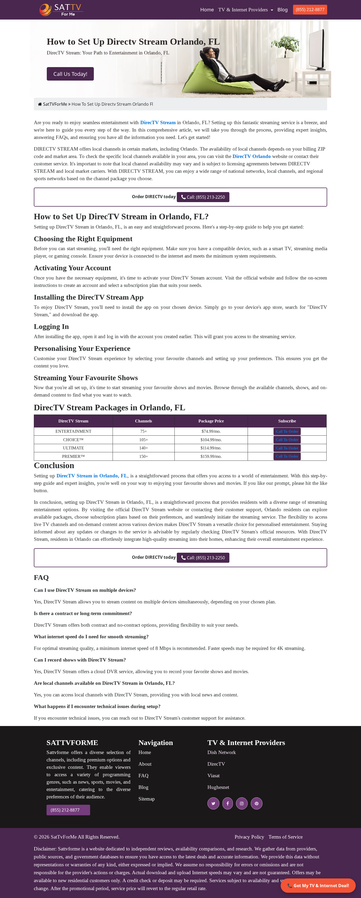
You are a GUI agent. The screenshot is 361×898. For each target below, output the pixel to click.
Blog (282, 9)
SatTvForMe (64, 837)
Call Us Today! (70, 73)
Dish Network (221, 752)
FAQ (143, 775)
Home (208, 9)
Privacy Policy (249, 837)
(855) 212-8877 (310, 9)
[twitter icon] (213, 803)
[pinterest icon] (255, 803)
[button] (287, 431)
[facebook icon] (226, 803)
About (144, 764)
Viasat (213, 775)
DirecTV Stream (158, 122)
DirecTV (216, 764)
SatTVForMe (54, 104)
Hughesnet (218, 787)
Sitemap (146, 799)
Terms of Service (286, 837)
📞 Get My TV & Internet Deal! (318, 885)
